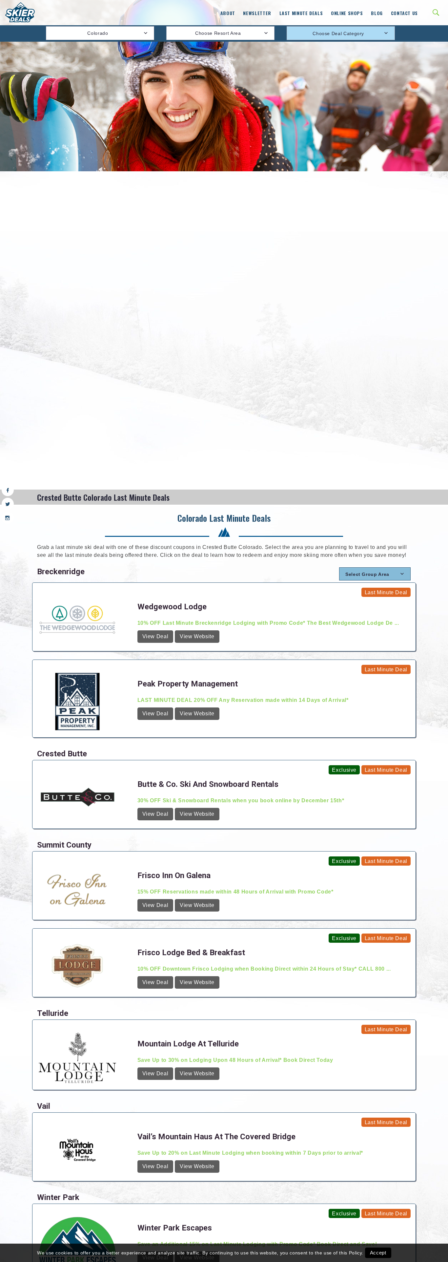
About (227, 13)
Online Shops (347, 13)
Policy (355, 1252)
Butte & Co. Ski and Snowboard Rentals (207, 784)
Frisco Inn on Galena (174, 875)
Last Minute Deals (301, 13)
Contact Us (404, 13)
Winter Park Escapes (174, 1227)
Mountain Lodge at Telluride (188, 1043)
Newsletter (257, 13)
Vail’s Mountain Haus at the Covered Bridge (216, 1136)
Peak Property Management (187, 683)
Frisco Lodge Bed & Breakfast (191, 952)
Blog (377, 13)
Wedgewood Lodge (172, 606)
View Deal (155, 636)
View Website (197, 636)
